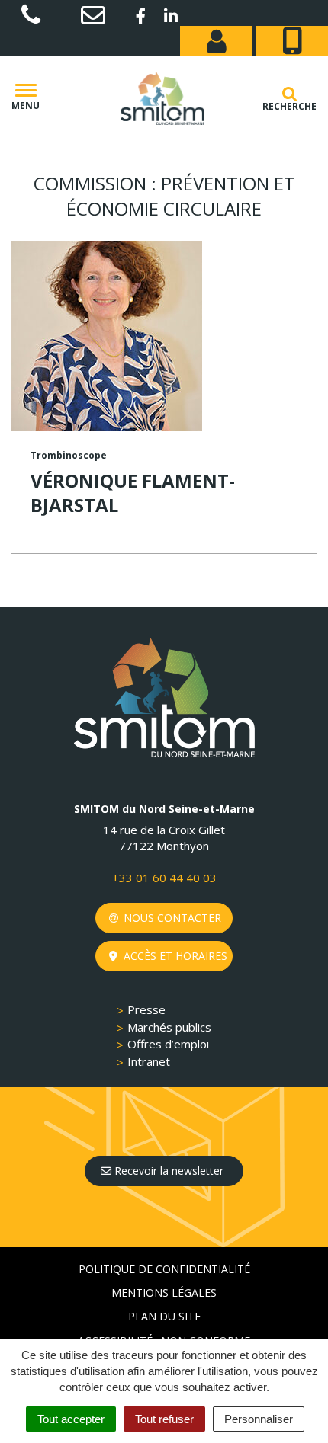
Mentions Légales (164, 1292)
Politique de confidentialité (164, 1269)
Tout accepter (71, 1419)
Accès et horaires (174, 956)
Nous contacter (171, 917)
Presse (146, 1009)
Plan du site (164, 1316)
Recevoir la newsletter (167, 1170)
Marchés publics (169, 1027)
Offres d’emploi (168, 1043)
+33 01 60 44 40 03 (164, 877)
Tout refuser (164, 1419)
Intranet (148, 1061)
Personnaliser (258, 1419)
